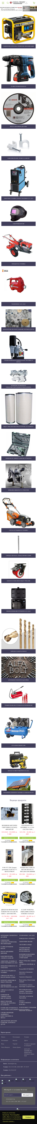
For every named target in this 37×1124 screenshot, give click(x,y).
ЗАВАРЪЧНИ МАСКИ (25, 941)
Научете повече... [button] (9, 1121)
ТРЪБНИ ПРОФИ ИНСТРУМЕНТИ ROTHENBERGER (24, 949)
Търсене (15, 1044)
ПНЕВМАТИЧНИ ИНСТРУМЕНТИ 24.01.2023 (9, 986)
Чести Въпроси (5, 1047)
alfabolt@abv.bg (12, 1063)
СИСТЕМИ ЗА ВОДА (25, 944)
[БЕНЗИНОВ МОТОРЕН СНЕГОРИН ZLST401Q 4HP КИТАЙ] (9, 814)
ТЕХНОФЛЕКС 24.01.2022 (27, 935)
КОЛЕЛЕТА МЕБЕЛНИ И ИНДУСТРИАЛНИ (8, 981)
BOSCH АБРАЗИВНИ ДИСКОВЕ (7, 952)
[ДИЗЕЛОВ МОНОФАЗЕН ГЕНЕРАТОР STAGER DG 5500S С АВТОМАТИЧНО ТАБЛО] (9, 898)
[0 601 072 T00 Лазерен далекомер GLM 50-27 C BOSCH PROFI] (9, 856)
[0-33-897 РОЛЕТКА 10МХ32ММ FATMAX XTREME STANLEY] (27, 898)
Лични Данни (17, 1047)
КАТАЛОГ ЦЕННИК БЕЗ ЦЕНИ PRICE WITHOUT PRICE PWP (29, 1052)
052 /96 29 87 (12, 1070)
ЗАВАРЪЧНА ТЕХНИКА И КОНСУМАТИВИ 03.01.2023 (9, 962)
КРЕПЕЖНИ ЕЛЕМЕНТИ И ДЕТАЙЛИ (9, 936)
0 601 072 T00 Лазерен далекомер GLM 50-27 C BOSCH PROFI (9, 869)
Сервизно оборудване (25, 977)
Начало (3, 1037)
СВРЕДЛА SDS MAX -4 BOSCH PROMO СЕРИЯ (8, 976)
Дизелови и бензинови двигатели (25, 973)
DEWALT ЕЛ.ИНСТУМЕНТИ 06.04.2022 (25, 1002)
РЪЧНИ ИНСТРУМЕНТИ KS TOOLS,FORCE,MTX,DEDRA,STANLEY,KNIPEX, (15, 1008)
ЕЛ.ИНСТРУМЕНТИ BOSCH (7, 947)
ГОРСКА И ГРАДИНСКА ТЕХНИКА (8, 971)
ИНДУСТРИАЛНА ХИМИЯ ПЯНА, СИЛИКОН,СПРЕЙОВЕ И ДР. (27, 963)
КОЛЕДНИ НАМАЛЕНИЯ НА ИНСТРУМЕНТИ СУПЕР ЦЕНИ (27, 956)
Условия (26, 1037)
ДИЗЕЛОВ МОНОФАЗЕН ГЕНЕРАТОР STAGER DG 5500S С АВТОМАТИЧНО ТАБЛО (9, 912)
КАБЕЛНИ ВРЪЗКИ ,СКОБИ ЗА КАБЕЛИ (7, 957)
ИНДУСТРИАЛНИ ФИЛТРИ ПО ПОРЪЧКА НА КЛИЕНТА (8, 1003)
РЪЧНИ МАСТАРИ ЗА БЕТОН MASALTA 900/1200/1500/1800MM (27, 869)
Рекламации (4, 1040)
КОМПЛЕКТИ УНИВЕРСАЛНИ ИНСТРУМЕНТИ (6, 996)
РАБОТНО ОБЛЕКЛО (25, 1010)
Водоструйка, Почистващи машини (27, 980)
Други (26, 1040)
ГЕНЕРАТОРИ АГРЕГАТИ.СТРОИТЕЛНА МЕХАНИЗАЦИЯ (9, 942)
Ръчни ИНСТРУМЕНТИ (26, 969)
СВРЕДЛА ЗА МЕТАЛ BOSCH (7, 990)
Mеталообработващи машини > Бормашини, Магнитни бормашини (26, 991)
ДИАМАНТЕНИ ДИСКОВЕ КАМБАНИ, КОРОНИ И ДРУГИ (9, 1022)
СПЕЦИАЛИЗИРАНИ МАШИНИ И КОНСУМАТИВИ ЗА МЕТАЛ (7, 1015)
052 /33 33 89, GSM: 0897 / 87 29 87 (19, 1067)
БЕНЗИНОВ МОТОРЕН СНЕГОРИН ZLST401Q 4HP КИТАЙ (9, 827)
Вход (2, 1044)
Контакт (15, 1040)
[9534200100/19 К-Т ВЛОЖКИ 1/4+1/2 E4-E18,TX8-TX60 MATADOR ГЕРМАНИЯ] (27, 814)
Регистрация (16, 1037)
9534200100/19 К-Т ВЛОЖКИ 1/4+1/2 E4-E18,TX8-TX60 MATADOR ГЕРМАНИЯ (27, 827)
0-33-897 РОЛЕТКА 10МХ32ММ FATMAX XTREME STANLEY (27, 911)
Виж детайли (28, 880)
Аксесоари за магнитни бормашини (26, 997)
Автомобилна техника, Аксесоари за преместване (27, 985)
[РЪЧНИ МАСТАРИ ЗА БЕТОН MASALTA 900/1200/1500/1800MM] (27, 856)
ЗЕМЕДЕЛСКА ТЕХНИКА (27, 938)
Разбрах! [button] (28, 1117)
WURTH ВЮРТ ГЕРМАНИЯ (27, 1007)
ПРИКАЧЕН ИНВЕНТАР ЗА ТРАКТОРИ (9, 966)
